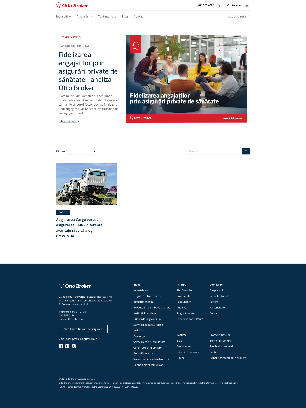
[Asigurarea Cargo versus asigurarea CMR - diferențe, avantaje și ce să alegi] (86, 184)
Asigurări (83, 16)
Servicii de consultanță (190, 319)
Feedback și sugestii (221, 346)
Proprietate (183, 296)
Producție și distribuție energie (151, 307)
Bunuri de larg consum (147, 319)
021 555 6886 (206, 5)
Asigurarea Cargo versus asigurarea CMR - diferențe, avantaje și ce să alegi (79, 225)
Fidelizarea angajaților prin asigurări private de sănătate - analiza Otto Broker (88, 71)
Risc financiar (184, 290)
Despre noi (216, 290)
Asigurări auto (185, 313)
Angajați (181, 307)
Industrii (62, 16)
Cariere (214, 302)
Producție (139, 336)
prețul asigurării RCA (84, 339)
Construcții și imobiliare (147, 347)
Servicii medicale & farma (148, 324)
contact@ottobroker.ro (73, 319)
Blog (125, 16)
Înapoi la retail (237, 16)
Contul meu (234, 5)
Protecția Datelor (220, 335)
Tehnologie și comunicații (148, 365)
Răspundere (184, 302)
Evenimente (184, 346)
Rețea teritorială (219, 296)
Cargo (63, 212)
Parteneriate (217, 307)
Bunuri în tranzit (143, 353)
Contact (139, 16)
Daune (181, 358)
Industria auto (141, 290)
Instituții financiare (144, 313)
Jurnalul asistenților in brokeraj (228, 358)
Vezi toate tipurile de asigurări (83, 329)
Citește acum (67, 121)
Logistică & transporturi (147, 296)
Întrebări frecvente (188, 352)
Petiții (213, 352)
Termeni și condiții (221, 340)
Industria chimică (143, 302)
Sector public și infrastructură (151, 359)
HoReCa (138, 330)
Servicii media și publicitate (149, 342)
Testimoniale (107, 16)
